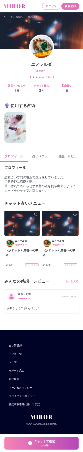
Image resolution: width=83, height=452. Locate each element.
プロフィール (14, 156)
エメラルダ (32, 17)
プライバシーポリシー (22, 396)
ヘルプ (13, 362)
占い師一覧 (15, 353)
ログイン (51, 6)
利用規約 (14, 379)
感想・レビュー (69, 156)
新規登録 (70, 6)
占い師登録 (15, 345)
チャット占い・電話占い (13, 17)
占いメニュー (41, 156)
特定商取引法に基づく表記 (24, 404)
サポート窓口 (16, 370)
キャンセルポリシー (20, 387)
